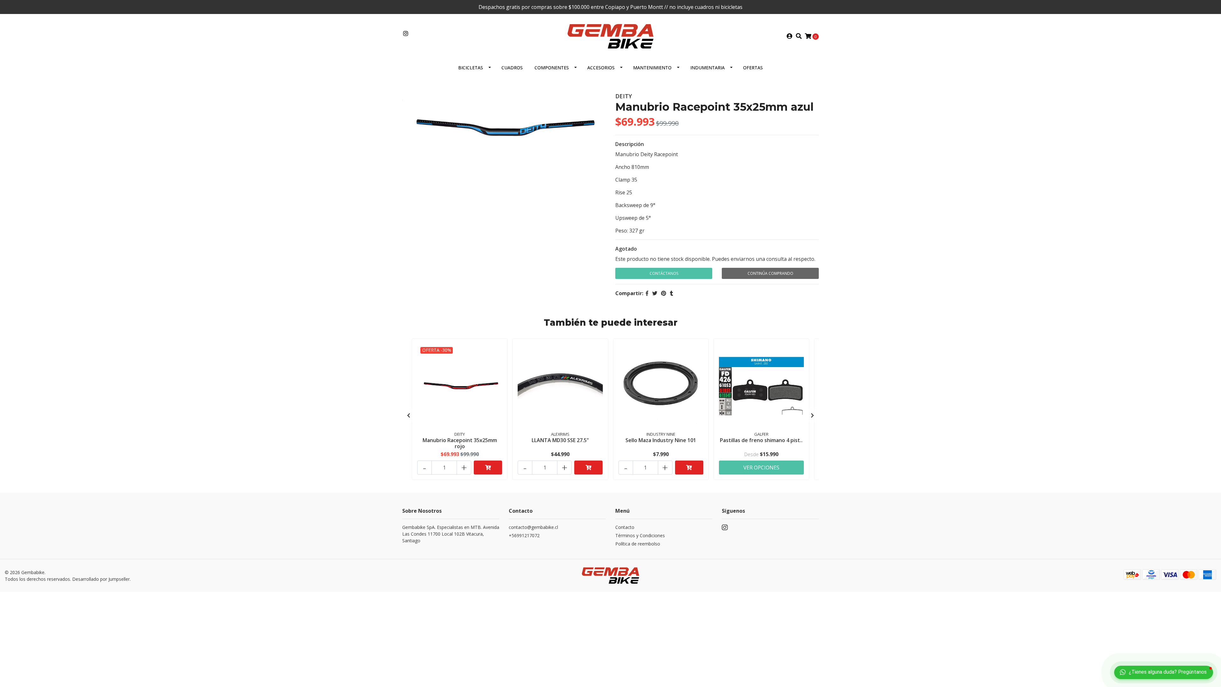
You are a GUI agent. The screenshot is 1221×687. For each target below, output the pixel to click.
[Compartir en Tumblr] (671, 293)
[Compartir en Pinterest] (663, 293)
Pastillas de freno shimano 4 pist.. (761, 440)
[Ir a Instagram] (406, 33)
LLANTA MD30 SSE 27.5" (560, 440)
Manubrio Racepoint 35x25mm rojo (460, 443)
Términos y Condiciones (640, 535)
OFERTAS (753, 68)
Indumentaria (707, 68)
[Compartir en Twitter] (654, 293)
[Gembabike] (610, 35)
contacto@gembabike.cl (533, 527)
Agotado (626, 248)
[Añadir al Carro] (488, 468)
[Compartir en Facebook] (647, 293)
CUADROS (512, 68)
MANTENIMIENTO (652, 68)
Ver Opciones (761, 467)
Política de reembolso (637, 544)
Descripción (629, 144)
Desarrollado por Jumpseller (101, 579)
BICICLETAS (470, 68)
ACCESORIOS (601, 68)
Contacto (624, 527)
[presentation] (408, 415)
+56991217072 (524, 535)
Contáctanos (664, 273)
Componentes (552, 68)
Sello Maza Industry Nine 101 (660, 440)
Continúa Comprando (770, 273)
